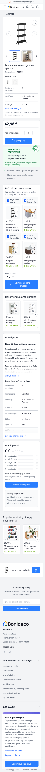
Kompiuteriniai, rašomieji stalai (16, 689)
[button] (21, 660)
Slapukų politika (12, 755)
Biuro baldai (8, 670)
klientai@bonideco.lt (11, 638)
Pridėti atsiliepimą (21, 484)
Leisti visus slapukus (21, 763)
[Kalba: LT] (37, 6)
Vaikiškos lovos (9, 684)
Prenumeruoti (22, 608)
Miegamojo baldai (10, 666)
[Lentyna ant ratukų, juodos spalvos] (13, 212)
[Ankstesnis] (9, 34)
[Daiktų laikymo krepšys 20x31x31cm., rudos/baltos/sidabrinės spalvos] (30, 248)
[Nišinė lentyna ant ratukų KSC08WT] (30, 308)
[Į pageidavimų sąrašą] (36, 140)
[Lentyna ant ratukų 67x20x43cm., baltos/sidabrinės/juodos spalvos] (13, 308)
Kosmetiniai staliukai (11, 693)
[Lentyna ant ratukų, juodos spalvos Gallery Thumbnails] (21, 56)
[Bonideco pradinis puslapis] (16, 623)
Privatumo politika (13, 750)
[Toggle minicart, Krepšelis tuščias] (32, 7)
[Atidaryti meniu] (5, 7)
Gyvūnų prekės (9, 698)
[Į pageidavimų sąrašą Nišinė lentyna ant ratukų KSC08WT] (33, 305)
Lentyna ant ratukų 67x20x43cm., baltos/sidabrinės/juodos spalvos (13, 321)
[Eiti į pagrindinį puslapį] (14, 7)
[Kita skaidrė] (35, 314)
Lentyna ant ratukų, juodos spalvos (12, 225)
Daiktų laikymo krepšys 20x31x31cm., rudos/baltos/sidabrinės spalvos (30, 261)
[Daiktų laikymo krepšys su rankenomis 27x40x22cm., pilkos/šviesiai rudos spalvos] (30, 212)
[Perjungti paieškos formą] (23, 7)
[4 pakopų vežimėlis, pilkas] (8, 82)
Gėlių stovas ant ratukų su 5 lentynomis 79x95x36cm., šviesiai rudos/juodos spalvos (30, 547)
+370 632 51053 (9, 634)
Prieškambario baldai (12, 679)
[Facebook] (4, 652)
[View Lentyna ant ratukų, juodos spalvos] (14, 56)
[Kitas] (34, 34)
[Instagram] (10, 652)
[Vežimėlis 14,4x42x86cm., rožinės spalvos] (15, 82)
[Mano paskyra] (27, 6)
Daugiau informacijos (13, 165)
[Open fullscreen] (34, 22)
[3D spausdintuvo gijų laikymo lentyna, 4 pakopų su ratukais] (12, 533)
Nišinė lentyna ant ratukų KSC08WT (30, 321)
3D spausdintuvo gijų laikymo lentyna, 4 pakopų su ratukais (11, 547)
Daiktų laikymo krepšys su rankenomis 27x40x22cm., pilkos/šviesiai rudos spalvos (30, 225)
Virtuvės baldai (9, 675)
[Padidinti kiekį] (35, 133)
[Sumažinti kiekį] (22, 133)
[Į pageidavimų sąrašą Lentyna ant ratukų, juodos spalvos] (16, 209)
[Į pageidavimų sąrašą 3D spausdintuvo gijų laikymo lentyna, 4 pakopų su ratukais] (16, 529)
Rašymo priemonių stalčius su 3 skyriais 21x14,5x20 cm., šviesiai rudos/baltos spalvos (13, 261)
